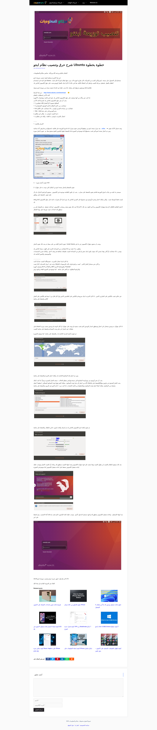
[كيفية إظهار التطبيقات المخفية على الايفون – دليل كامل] (109, 644)
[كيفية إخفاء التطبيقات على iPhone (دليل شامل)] (78, 644)
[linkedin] (62, 659)
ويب (83, 2)
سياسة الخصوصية (84, 725)
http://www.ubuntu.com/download (55, 92)
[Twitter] (52, 659)
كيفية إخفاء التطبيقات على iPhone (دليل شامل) (78, 648)
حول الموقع (71, 725)
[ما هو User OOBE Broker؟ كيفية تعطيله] (109, 622)
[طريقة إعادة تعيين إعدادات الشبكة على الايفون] (47, 600)
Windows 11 (93, 2)
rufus (103, 128)
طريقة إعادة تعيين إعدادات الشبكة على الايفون (47, 605)
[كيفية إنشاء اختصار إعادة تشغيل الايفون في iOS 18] (47, 622)
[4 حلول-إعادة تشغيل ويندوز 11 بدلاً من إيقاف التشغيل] (109, 600)
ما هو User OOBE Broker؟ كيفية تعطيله (107, 626)
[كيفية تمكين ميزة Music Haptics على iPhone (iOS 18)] (47, 644)
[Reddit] (71, 659)
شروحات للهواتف (72, 2)
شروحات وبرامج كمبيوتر (55, 2)
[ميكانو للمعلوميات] (40, 2)
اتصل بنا (77, 725)
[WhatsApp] (67, 659)
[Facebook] (48, 659)
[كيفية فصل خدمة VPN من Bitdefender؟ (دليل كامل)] (78, 622)
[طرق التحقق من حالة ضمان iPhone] (78, 600)
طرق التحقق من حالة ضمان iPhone (74, 605)
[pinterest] (57, 659)
